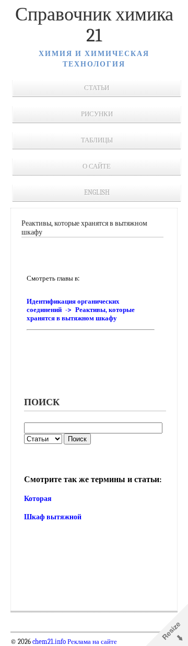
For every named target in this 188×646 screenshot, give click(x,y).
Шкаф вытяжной (52, 517)
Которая (38, 498)
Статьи (96, 88)
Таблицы (97, 140)
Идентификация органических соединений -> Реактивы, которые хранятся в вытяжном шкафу (81, 309)
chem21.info (49, 641)
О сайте (97, 166)
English (97, 192)
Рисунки (97, 114)
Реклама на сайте (91, 641)
